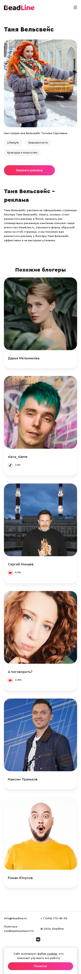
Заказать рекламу (29, 170)
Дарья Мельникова (24, 358)
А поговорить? (20, 672)
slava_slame (18, 456)
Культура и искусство (22, 152)
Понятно (40, 966)
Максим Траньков (23, 779)
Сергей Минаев (21, 564)
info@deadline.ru (15, 918)
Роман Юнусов (20, 878)
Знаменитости (38, 142)
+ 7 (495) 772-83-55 (53, 918)
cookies (52, 953)
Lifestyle (13, 142)
